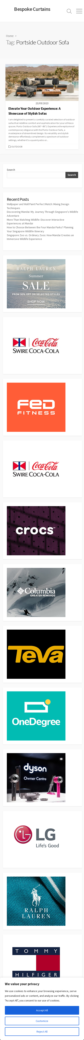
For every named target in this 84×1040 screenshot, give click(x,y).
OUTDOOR (16, 146)
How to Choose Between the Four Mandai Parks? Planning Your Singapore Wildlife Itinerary (40, 229)
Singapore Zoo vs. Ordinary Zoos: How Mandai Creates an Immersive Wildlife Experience (40, 237)
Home (10, 36)
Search (11, 169)
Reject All (42, 1031)
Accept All (42, 1010)
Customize (42, 1021)
